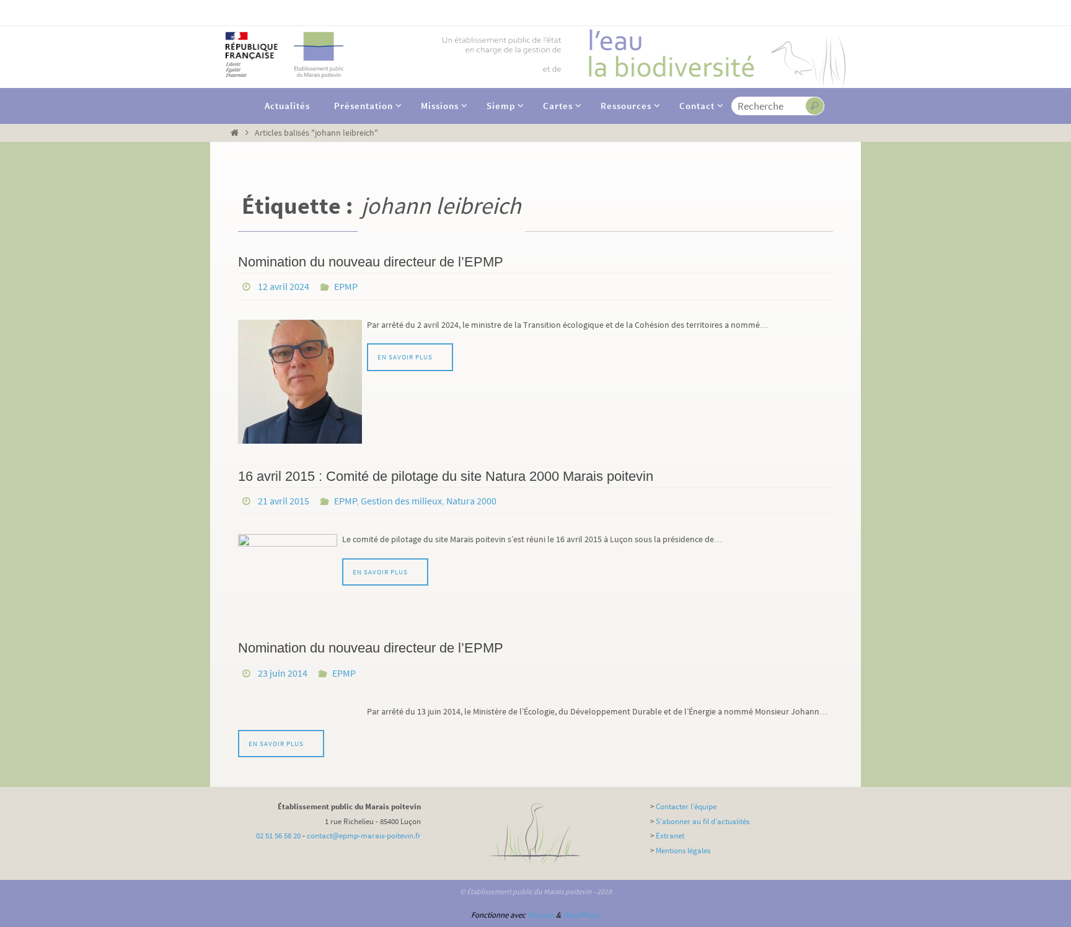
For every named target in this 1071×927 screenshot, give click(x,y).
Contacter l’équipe (686, 806)
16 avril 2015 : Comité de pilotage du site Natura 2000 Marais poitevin (445, 476)
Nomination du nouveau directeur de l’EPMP (370, 262)
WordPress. (581, 915)
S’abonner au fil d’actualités (702, 821)
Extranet (670, 835)
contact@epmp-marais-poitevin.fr (364, 835)
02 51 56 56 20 (278, 835)
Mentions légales (683, 850)
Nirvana (540, 915)
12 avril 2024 (283, 286)
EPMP (346, 286)
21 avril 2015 (283, 500)
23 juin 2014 (282, 673)
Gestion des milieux (401, 500)
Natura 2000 (471, 500)
